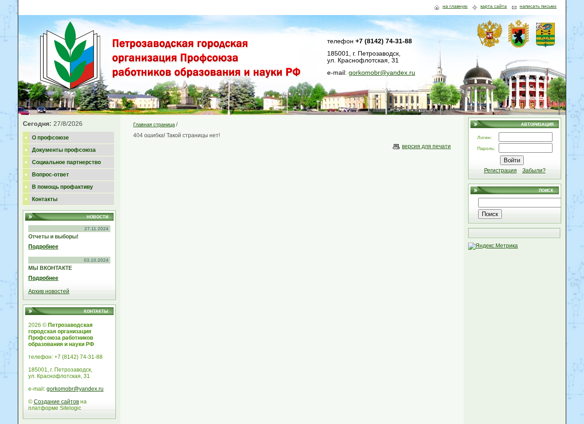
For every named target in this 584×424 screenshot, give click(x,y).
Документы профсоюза (64, 150)
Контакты (44, 199)
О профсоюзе (50, 137)
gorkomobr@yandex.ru (382, 72)
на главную (455, 6)
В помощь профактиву (62, 187)
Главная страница (154, 124)
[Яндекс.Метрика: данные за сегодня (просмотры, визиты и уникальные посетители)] (493, 246)
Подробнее (43, 246)
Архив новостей (48, 291)
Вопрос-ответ (50, 174)
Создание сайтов (56, 401)
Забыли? (534, 170)
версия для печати (426, 146)
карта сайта (493, 6)
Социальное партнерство (66, 162)
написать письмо (538, 6)
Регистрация (500, 170)
